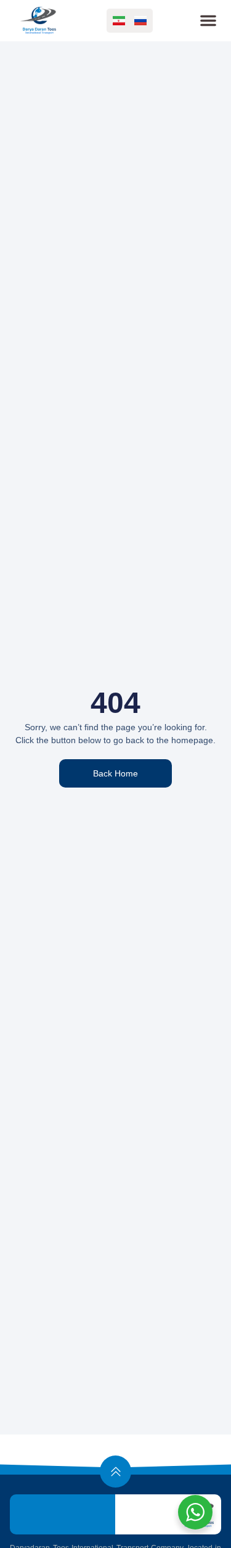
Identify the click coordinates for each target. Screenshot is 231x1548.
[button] (208, 20)
